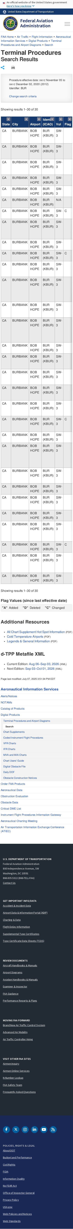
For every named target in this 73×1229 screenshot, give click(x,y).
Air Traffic (22, 37)
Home (7, 37)
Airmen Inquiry (11, 1063)
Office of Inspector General (18, 1193)
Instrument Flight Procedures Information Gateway (31, 815)
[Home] (28, 24)
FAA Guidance (10, 993)
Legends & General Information (28, 641)
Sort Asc (8, 119)
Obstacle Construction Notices (20, 778)
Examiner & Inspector (15, 986)
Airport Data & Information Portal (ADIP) (25, 912)
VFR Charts (9, 743)
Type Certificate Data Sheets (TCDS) (23, 941)
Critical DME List (11, 808)
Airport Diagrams (12, 972)
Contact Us (9, 883)
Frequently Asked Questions (19, 1092)
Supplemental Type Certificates (21, 934)
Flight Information (42, 37)
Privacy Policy (11, 1200)
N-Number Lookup (13, 1078)
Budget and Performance (17, 1157)
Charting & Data (12, 920)
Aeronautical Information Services (29, 689)
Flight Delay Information (16, 926)
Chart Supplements (14, 732)
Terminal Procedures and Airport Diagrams (26, 721)
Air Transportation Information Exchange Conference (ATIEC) (32, 829)
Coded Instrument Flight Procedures (23, 738)
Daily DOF (9, 772)
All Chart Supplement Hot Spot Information (36, 632)
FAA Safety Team (12, 1085)
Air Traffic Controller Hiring (18, 1039)
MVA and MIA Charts (14, 755)
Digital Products (38, 41)
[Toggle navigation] (67, 24)
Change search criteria (23, 96)
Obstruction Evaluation (14, 796)
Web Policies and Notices (17, 1214)
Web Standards (12, 1221)
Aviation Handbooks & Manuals (20, 979)
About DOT (9, 1150)
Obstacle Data (9, 802)
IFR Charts (9, 749)
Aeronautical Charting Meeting (19, 821)
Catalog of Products (13, 708)
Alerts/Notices (9, 696)
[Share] (2, 67)
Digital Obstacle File (14, 766)
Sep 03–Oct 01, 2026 (40, 668)
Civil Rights (9, 1164)
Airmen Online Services (16, 1071)
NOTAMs (6, 702)
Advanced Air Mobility (15, 1032)
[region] (36, 350)
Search (49, 45)
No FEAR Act (10, 1185)
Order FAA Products (13, 784)
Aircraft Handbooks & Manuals (20, 965)
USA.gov (7, 1207)
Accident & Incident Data (17, 905)
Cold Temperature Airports (25, 636)
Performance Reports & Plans (20, 1000)
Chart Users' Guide (13, 761)
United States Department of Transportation (31, 11)
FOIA (5, 1171)
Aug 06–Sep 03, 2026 (44, 664)
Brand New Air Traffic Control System (24, 1025)
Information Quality (14, 1178)
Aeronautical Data (11, 790)
